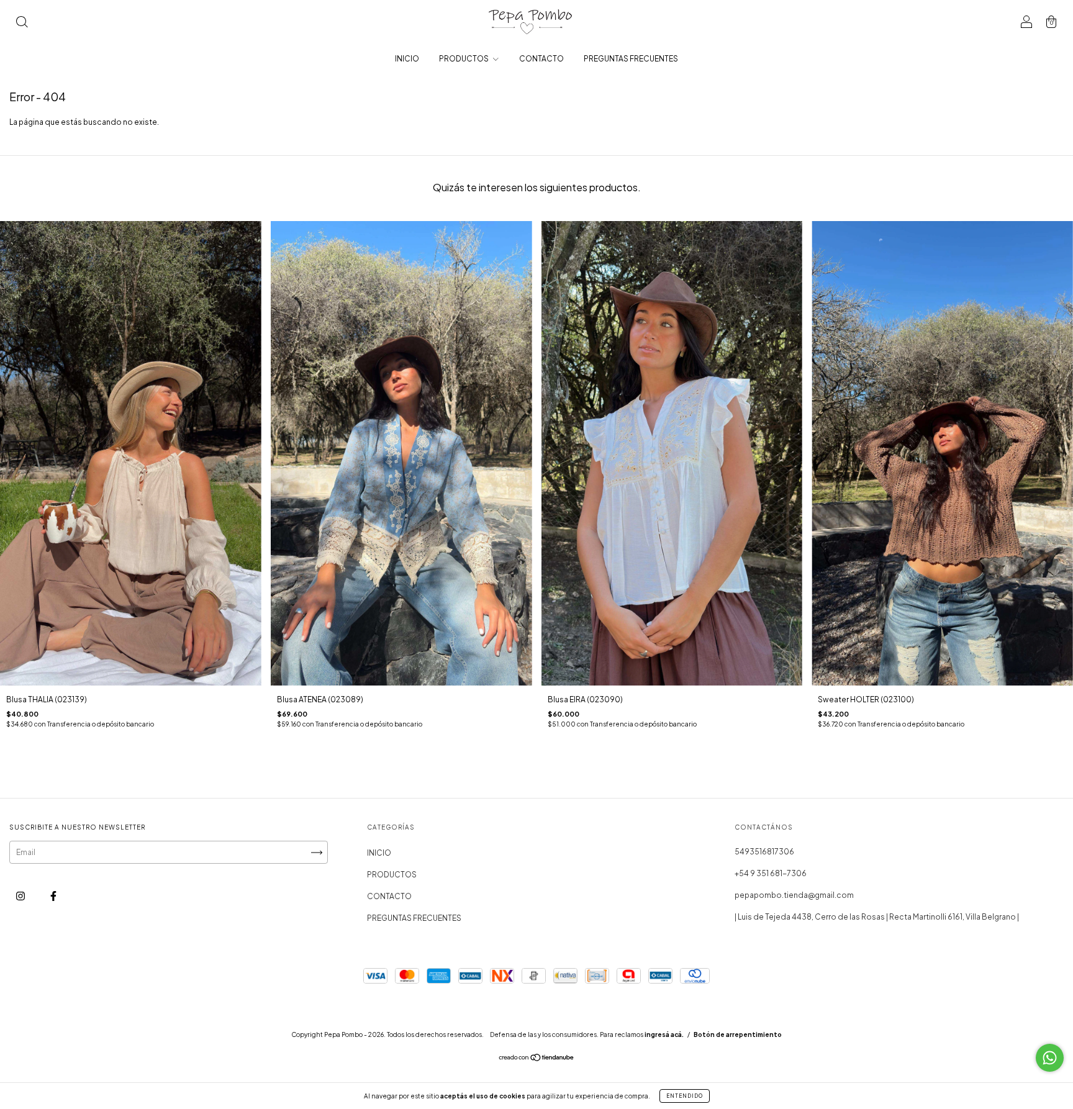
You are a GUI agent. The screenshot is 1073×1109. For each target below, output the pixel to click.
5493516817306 (764, 851)
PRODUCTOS (464, 58)
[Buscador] (22, 23)
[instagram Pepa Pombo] (21, 895)
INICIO (407, 58)
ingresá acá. (664, 1034)
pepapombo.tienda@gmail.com (794, 895)
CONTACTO (541, 58)
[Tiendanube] (537, 1059)
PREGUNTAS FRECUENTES (631, 58)
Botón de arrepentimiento (738, 1034)
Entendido (684, 1096)
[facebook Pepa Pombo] (53, 895)
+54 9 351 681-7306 (771, 873)
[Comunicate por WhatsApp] (1050, 1058)
